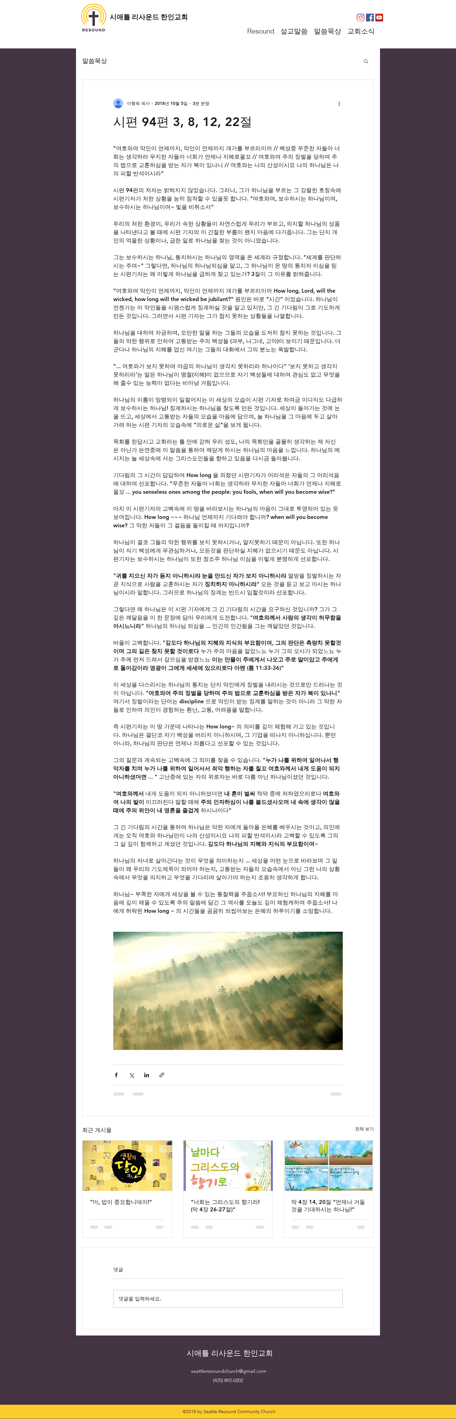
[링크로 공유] (162, 1075)
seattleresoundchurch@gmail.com (228, 1371)
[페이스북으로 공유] (116, 1075)
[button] (366, 60)
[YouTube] (379, 17)
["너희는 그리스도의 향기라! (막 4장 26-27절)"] (228, 1166)
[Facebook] (370, 17)
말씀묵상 (94, 61)
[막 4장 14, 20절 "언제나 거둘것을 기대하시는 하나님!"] (328, 1166)
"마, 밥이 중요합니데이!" (121, 1201)
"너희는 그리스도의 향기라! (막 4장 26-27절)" (225, 1205)
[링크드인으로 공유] (147, 1075)
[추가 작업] (339, 103)
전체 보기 (364, 1129)
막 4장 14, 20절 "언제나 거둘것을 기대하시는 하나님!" (328, 1205)
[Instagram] (360, 17)
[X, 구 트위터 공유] (131, 1075)
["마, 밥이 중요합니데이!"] (127, 1166)
